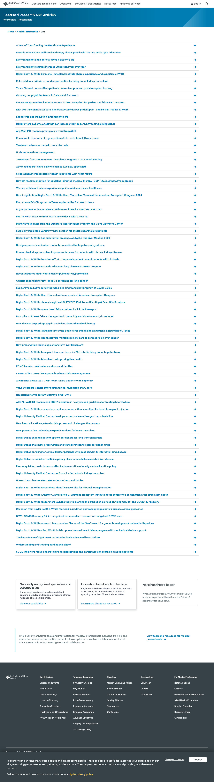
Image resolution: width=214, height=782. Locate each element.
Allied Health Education (186, 700)
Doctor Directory (48, 694)
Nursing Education (183, 706)
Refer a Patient (182, 683)
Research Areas (182, 712)
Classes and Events (49, 683)
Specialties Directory (50, 706)
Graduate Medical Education (189, 694)
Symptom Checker (82, 683)
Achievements (114, 688)
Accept (198, 759)
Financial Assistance (83, 712)
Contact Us (113, 712)
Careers (178, 688)
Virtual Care (46, 688)
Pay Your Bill (79, 688)
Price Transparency (83, 700)
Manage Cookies (174, 759)
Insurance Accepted (83, 706)
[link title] (15, 4)
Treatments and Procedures (54, 712)
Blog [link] (43, 31)
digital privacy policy (81, 774)
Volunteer (146, 683)
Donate (144, 688)
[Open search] (207, 4)
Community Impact (117, 694)
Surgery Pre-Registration (86, 723)
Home (11, 31)
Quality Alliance (115, 700)
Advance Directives (83, 718)
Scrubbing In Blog (82, 729)
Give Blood (146, 694)
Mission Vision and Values (119, 683)
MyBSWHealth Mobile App (53, 718)
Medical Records (81, 694)
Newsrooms (113, 706)
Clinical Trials (180, 718)
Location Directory (49, 700)
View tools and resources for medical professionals (168, 637)
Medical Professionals (27, 31)
